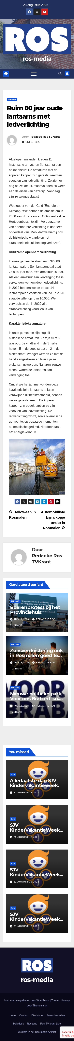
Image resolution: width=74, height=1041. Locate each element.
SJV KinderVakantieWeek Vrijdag (35, 874)
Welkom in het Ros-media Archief (37, 1031)
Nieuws (12, 99)
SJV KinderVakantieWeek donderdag (35, 919)
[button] (60, 73)
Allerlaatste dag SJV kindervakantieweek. (34, 783)
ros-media (37, 58)
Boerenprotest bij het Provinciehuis (35, 609)
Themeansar (40, 1005)
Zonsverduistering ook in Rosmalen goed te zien (36, 655)
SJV (13, 774)
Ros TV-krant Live (50, 1023)
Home (12, 1015)
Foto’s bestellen (56, 1015)
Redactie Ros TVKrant (45, 136)
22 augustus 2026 (26, 792)
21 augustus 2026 (26, 926)
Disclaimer (37, 1015)
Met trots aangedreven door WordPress (27, 1000)
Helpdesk (18, 1023)
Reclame (32, 1023)
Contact (23, 1015)
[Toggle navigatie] (33, 73)
